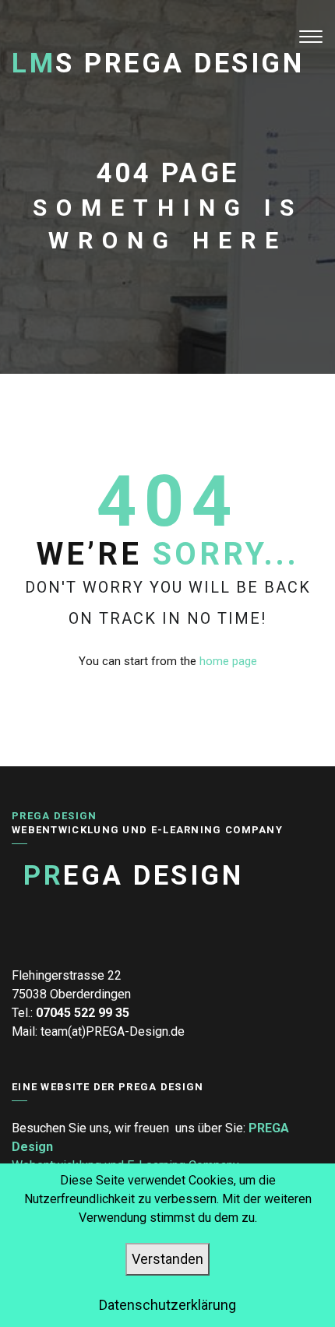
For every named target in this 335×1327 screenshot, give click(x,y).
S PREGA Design (158, 63)
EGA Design (133, 875)
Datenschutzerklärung (167, 1305)
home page (228, 661)
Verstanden (167, 1259)
